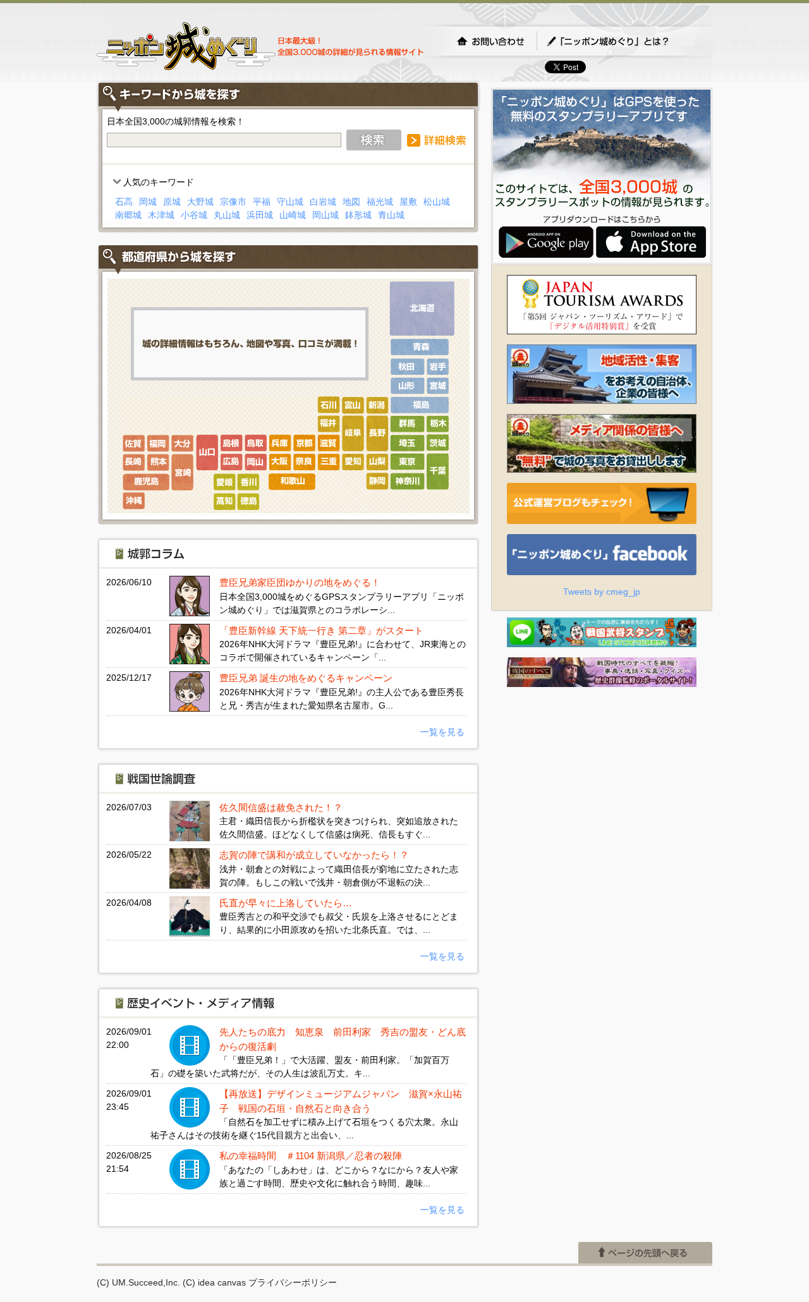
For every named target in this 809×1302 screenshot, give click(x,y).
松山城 (436, 202)
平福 (262, 202)
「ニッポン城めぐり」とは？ (620, 41)
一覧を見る (442, 732)
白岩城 (323, 202)
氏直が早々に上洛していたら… (285, 902)
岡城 (148, 202)
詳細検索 (436, 140)
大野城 (200, 202)
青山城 (391, 215)
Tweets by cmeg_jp (601, 592)
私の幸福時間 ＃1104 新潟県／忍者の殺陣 (310, 1155)
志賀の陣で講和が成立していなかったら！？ (314, 854)
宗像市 (233, 202)
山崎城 (292, 215)
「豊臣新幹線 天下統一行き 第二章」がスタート (321, 630)
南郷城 (128, 215)
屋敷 (408, 202)
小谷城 (194, 215)
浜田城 (259, 215)
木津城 (161, 215)
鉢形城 (358, 215)
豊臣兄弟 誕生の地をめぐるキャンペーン (305, 677)
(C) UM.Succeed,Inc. (138, 1282)
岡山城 (325, 215)
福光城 (380, 202)
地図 (351, 202)
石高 (124, 202)
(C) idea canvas (214, 1282)
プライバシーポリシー (292, 1282)
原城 (172, 202)
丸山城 (227, 215)
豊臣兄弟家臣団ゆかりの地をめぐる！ (299, 582)
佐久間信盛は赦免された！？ (281, 807)
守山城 (290, 202)
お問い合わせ (490, 41)
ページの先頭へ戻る (645, 1252)
